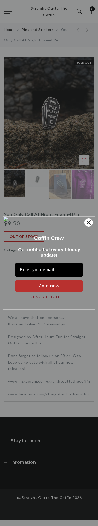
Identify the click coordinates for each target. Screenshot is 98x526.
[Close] (88, 222)
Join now (49, 285)
